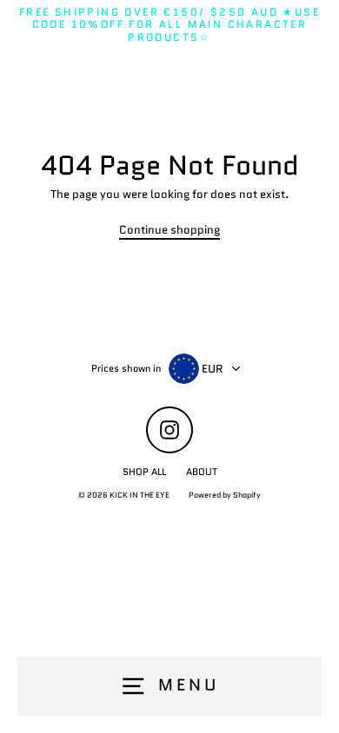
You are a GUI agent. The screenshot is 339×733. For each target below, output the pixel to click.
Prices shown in (126, 368)
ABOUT (201, 472)
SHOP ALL (144, 472)
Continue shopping (169, 230)
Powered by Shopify (225, 494)
